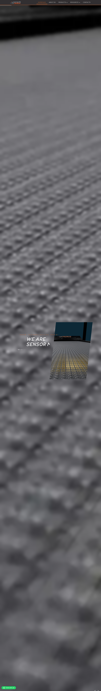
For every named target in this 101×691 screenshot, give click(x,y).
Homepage (42, 2)
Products (62, 2)
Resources (74, 2)
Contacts (86, 2)
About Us (52, 2)
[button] (8, 687)
